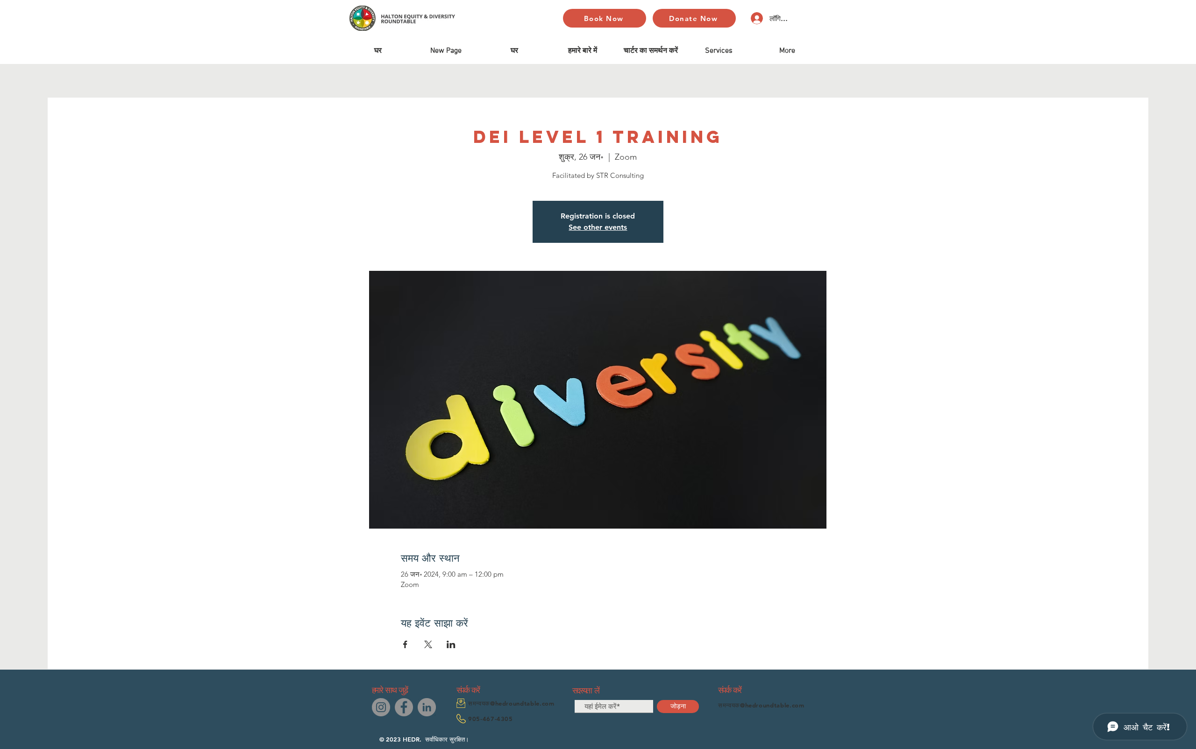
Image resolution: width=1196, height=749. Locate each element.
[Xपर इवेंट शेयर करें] (428, 644)
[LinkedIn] (427, 707)
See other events (598, 227)
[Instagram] (381, 707)
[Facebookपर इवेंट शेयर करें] (405, 644)
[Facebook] (404, 707)
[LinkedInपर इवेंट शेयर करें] (451, 644)
